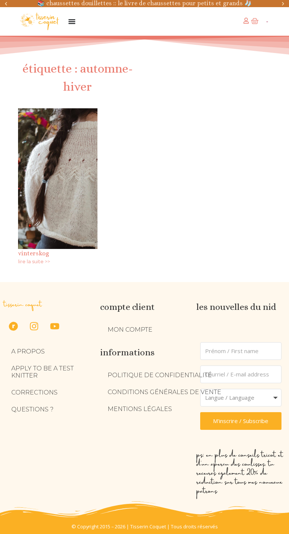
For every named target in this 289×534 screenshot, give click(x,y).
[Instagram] (33, 326)
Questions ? (32, 409)
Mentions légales (140, 409)
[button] (6, 4)
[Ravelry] (13, 326)
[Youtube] (54, 326)
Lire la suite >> (34, 261)
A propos (28, 351)
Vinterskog (33, 253)
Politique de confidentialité (160, 375)
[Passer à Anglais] (267, 22)
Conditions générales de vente (164, 392)
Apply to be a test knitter (42, 372)
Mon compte (130, 329)
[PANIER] (255, 21)
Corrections (34, 392)
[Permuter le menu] (72, 21)
